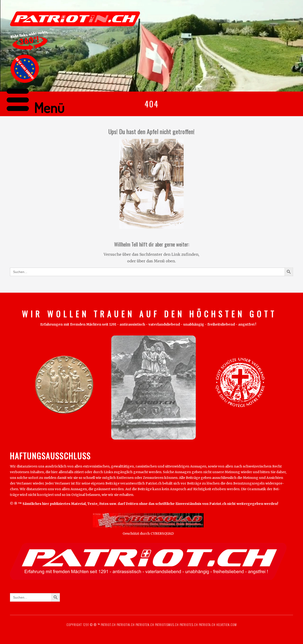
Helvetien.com (226, 624)
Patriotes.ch (189, 624)
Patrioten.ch (144, 624)
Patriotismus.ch (167, 624)
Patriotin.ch (126, 624)
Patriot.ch (108, 624)
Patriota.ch (206, 624)
